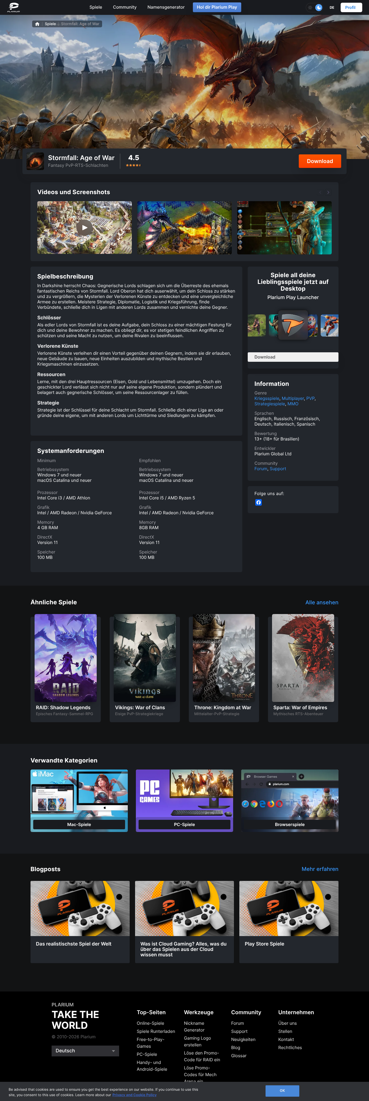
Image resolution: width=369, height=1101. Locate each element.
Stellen (285, 1031)
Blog (235, 1047)
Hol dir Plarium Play (217, 7)
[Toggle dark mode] (314, 7)
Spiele (95, 7)
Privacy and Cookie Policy (134, 1095)
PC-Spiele (147, 1054)
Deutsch (65, 1051)
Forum (260, 468)
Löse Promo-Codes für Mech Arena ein (200, 1074)
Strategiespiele (269, 403)
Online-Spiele (150, 1023)
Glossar (239, 1055)
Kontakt (286, 1039)
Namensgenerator (166, 7)
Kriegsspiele (266, 398)
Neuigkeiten (243, 1039)
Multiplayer (293, 398)
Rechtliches (290, 1047)
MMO (292, 403)
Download (320, 161)
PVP (310, 398)
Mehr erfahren (320, 869)
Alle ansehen (321, 602)
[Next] (328, 192)
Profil (350, 7)
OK (282, 1091)
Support (278, 468)
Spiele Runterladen (156, 1031)
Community (125, 7)
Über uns (287, 1023)
